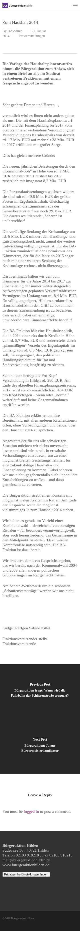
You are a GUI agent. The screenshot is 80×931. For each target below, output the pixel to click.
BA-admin (15, 31)
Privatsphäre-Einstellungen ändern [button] (26, 874)
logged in (31, 811)
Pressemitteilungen (32, 36)
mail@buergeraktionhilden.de (26, 860)
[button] (75, 5)
